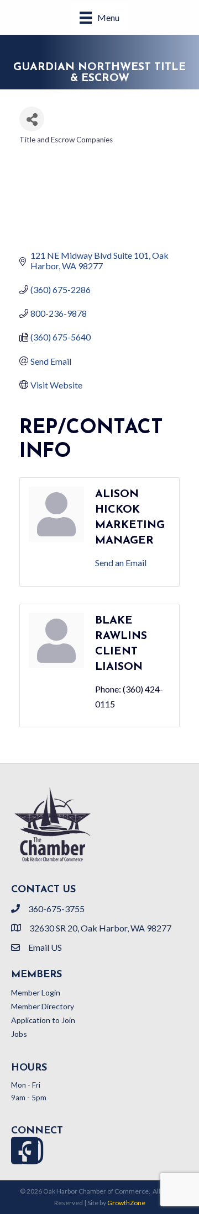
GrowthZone (126, 1203)
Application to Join (43, 1020)
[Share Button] (31, 119)
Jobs (19, 1034)
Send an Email (120, 562)
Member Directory (42, 1006)
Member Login (35, 992)
